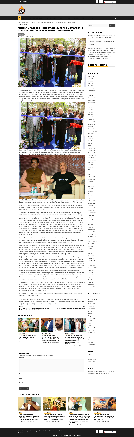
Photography (91, 330)
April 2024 (90, 143)
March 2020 (91, 255)
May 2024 (90, 141)
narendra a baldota (39, 303)
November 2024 (92, 126)
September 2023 (92, 160)
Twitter (67, 18)
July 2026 (90, 78)
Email (21, 378)
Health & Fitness (92, 318)
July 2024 (90, 136)
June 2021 (90, 220)
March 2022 (91, 198)
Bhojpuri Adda (26, 18)
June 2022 (90, 191)
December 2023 (92, 153)
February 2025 (91, 119)
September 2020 (92, 241)
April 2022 (90, 196)
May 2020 (90, 251)
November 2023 (92, 155)
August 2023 (91, 162)
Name (21, 374)
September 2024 (92, 131)
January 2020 (91, 260)
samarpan (63, 303)
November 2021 (92, 208)
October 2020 (91, 239)
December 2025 (92, 95)
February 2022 (91, 200)
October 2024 (91, 129)
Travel (89, 339)
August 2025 (91, 105)
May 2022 (90, 193)
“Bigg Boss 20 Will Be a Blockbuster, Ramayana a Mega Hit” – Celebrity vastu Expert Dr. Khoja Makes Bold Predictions (101, 37)
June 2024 (90, 138)
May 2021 (90, 222)
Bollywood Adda (51, 18)
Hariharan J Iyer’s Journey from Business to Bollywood (71, 307)
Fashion (90, 313)
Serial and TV (91, 332)
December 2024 (92, 124)
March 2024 (91, 145)
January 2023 (91, 179)
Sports (90, 337)
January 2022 (91, 203)
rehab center (57, 303)
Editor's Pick (91, 306)
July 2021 (90, 217)
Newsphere (71, 435)
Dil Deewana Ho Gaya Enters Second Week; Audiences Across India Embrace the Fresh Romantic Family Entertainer (101, 43)
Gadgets (90, 316)
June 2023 (90, 167)
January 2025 (91, 121)
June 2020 (90, 248)
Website (21, 382)
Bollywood (24, 303)
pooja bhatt (47, 303)
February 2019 (91, 284)
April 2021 (90, 224)
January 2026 (91, 93)
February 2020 (91, 258)
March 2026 (91, 88)
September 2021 (92, 212)
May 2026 (90, 83)
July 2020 (90, 246)
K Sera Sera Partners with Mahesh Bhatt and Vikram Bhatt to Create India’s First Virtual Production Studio (34, 308)
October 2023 (91, 157)
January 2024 (91, 150)
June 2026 (90, 81)
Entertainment (91, 308)
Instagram (90, 18)
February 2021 (91, 229)
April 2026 (90, 85)
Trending (90, 342)
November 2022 (92, 184)
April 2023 (90, 172)
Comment (21, 357)
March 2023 (91, 174)
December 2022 (92, 181)
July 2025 (90, 107)
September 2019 (92, 267)
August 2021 (91, 215)
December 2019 (92, 263)
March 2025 (91, 117)
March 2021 (91, 227)
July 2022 (90, 188)
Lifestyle (90, 320)
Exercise (90, 311)
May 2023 (90, 169)
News (89, 325)
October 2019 (91, 265)
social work (91, 335)
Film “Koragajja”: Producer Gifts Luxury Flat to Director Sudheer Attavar (28, 337)
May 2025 (90, 112)
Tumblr (83, 18)
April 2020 (90, 253)
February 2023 (91, 176)
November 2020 (92, 236)
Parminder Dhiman (92, 328)
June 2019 (90, 275)
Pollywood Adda (38, 18)
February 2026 (91, 90)
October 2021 (91, 210)
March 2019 (91, 282)
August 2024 (91, 133)
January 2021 (91, 232)
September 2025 (92, 102)
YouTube (60, 18)
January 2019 (91, 287)
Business (90, 301)
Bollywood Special (22, 24)
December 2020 (92, 234)
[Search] (115, 18)
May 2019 (90, 277)
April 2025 (90, 114)
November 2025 (92, 97)
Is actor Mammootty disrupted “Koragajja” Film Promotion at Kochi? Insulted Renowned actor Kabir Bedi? (51, 338)
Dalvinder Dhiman (29, 36)
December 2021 (92, 205)
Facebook (75, 18)
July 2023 (90, 164)
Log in (89, 354)
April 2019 (90, 279)
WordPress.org (91, 361)
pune (52, 303)
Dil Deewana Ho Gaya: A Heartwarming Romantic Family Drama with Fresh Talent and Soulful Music (104, 417)
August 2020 (91, 243)
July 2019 (90, 272)
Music (89, 323)
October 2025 (91, 100)
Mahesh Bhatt (31, 303)
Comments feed (92, 359)
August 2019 (91, 270)
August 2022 (91, 186)
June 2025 (90, 109)
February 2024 (91, 148)
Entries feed (91, 356)
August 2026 (91, 76)
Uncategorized (91, 344)
